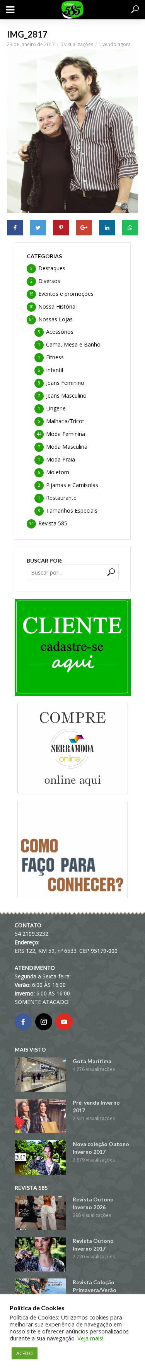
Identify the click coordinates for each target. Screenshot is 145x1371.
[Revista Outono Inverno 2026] (40, 1213)
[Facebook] (23, 1021)
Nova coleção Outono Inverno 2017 (101, 1148)
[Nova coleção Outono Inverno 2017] (40, 1157)
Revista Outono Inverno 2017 (93, 1244)
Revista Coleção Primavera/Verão (94, 1286)
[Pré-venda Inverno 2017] (40, 1116)
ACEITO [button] (24, 1353)
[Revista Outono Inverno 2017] (40, 1254)
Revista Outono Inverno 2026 (93, 1203)
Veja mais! (90, 1338)
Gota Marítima (92, 1061)
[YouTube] (64, 1021)
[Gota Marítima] (40, 1074)
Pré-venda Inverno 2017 (96, 1106)
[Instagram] (43, 1021)
